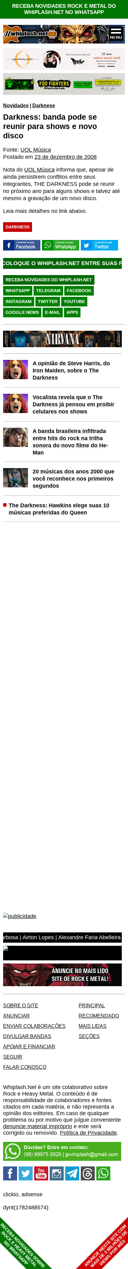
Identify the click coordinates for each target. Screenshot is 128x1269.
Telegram (48, 290)
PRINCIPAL (92, 1005)
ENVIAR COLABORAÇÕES (34, 1026)
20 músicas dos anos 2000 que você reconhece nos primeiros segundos (73, 478)
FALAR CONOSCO (24, 1067)
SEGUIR (12, 1057)
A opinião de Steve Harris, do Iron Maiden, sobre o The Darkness (71, 370)
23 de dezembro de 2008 (65, 157)
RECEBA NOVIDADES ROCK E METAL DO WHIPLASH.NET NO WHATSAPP (64, 9)
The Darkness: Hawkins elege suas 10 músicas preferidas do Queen (59, 509)
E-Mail (52, 312)
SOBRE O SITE (20, 1005)
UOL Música (36, 150)
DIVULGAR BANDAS (27, 1036)
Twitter (47, 301)
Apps (72, 312)
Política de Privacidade (88, 1133)
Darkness (43, 105)
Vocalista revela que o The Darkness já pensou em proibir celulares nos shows (73, 404)
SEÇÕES (89, 1036)
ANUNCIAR (16, 1015)
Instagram (19, 301)
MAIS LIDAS (93, 1026)
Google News (22, 312)
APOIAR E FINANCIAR (29, 1046)
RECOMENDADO (99, 1015)
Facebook (79, 290)
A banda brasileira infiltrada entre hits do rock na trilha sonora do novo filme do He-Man (70, 442)
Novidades (16, 105)
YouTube (74, 301)
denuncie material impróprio (37, 1126)
